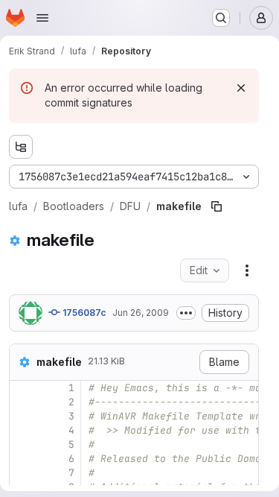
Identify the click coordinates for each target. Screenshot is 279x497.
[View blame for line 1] (22, 388)
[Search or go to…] (221, 18)
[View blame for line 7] (22, 473)
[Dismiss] (241, 88)
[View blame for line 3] (22, 416)
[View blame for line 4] (22, 430)
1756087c (83, 312)
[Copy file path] (216, 206)
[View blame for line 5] (22, 444)
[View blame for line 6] (22, 459)
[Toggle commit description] (186, 313)
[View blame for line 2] (22, 402)
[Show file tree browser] (21, 147)
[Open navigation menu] (42, 18)
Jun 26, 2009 (140, 312)
